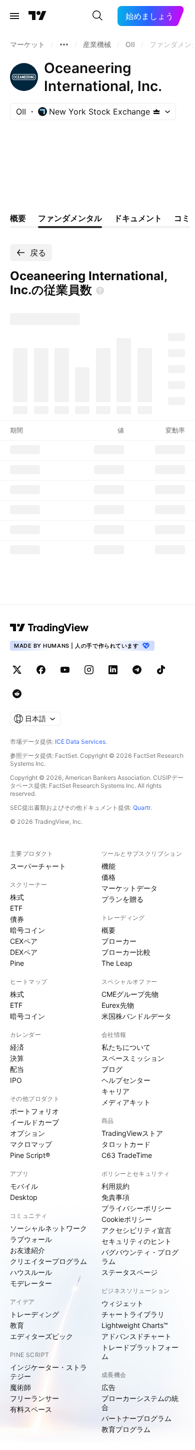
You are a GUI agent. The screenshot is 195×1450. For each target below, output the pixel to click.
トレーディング (34, 1314)
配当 (17, 1069)
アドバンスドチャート (137, 1336)
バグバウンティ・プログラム (140, 1256)
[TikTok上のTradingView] (161, 670)
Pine (17, 963)
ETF (16, 908)
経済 (17, 1047)
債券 (17, 919)
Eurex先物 (118, 1005)
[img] (156, 111)
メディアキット (126, 1102)
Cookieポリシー (127, 1219)
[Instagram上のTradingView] (89, 670)
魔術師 (20, 1387)
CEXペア (24, 941)
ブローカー (119, 941)
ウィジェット (123, 1303)
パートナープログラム (137, 1418)
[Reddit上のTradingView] (17, 694)
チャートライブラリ (133, 1314)
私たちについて (126, 1047)
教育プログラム (126, 1429)
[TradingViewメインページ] (49, 628)
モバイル (24, 1186)
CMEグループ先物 (130, 994)
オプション (27, 1133)
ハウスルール (31, 1272)
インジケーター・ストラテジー (48, 1371)
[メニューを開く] (14, 16)
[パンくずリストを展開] (64, 44)
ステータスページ (130, 1272)
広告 (109, 1387)
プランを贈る (123, 899)
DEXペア (24, 952)
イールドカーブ (34, 1122)
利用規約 (116, 1186)
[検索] (98, 16)
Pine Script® (30, 1155)
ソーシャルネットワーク (48, 1228)
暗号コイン (27, 930)
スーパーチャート (38, 866)
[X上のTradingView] (17, 670)
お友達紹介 (27, 1250)
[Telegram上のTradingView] (137, 670)
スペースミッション (133, 1058)
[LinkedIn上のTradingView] (113, 670)
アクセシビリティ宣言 (137, 1230)
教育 (17, 1325)
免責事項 (116, 1197)
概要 (109, 930)
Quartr (141, 807)
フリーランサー (34, 1398)
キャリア (116, 1091)
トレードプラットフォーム (140, 1351)
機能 (109, 866)
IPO (16, 1080)
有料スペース (31, 1409)
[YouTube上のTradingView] (65, 670)
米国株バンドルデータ (137, 1016)
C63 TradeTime (127, 1155)
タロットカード (126, 1144)
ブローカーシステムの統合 (140, 1402)
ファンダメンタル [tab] (70, 218)
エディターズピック (41, 1336)
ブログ (112, 1069)
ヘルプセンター (126, 1080)
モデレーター (31, 1283)
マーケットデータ (130, 888)
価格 (109, 877)
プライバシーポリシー (137, 1208)
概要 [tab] (18, 218)
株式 (17, 897)
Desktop (24, 1197)
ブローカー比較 (126, 952)
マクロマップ (31, 1144)
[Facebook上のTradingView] (41, 670)
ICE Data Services (80, 741)
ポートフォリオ (34, 1111)
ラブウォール (31, 1239)
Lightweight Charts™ (135, 1325)
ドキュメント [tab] (138, 218)
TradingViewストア (132, 1133)
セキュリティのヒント (137, 1241)
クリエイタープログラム (48, 1261)
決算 (17, 1058)
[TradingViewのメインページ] (37, 16)
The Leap (117, 963)
